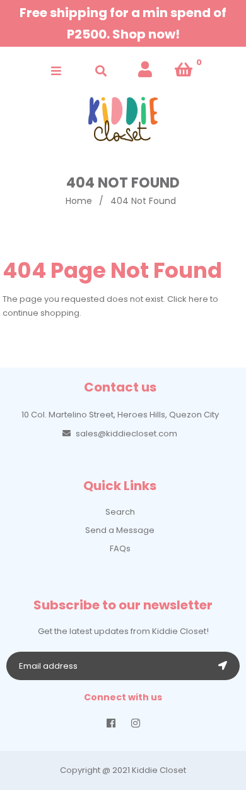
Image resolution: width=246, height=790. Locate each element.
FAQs (120, 548)
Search (120, 512)
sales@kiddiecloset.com (126, 434)
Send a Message (120, 530)
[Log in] (145, 70)
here (198, 299)
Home (79, 201)
